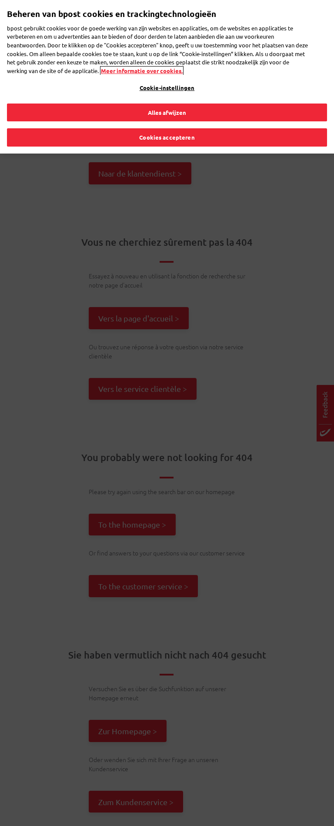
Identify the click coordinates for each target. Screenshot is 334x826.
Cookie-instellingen (167, 87)
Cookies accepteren (166, 137)
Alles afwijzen (167, 112)
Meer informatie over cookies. (142, 70)
